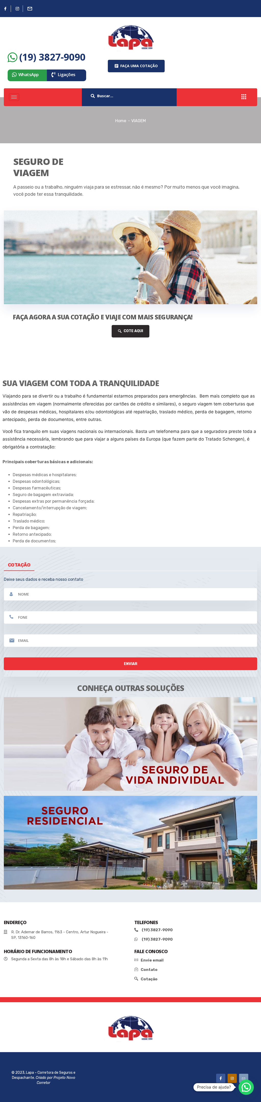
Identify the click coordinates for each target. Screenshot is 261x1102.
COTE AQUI (133, 331)
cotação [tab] (19, 565)
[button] (136, 66)
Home (120, 120)
